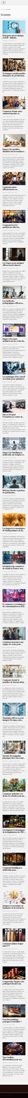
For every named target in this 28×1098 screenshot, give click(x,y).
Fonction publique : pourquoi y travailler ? (12, 1020)
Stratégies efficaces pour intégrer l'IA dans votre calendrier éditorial (13, 720)
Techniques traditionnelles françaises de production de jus (14, 75)
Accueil (2, 9)
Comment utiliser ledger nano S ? (13, 945)
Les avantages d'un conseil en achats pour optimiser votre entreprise (14, 379)
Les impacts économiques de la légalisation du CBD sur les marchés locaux (14, 832)
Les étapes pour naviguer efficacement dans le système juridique (13, 265)
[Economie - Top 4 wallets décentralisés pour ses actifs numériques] (14, 1049)
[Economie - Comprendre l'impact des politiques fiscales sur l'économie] (14, 973)
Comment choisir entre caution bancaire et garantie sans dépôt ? (12, 113)
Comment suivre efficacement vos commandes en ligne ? (12, 189)
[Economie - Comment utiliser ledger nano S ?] (14, 935)
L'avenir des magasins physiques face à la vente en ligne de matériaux (13, 758)
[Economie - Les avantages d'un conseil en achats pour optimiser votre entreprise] (14, 368)
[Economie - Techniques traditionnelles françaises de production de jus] (14, 65)
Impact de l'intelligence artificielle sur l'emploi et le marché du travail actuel (14, 454)
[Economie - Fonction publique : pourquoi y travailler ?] (14, 1011)
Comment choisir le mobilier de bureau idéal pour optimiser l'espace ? (13, 682)
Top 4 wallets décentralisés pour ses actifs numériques (12, 1059)
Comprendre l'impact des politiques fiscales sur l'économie (13, 983)
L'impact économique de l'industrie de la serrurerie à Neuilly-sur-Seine (14, 908)
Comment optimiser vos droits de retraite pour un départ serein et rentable (13, 796)
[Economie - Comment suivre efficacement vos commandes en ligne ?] (14, 178)
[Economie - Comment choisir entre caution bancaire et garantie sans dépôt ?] (14, 103)
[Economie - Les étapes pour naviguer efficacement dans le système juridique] (14, 254)
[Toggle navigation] (4, 2)
